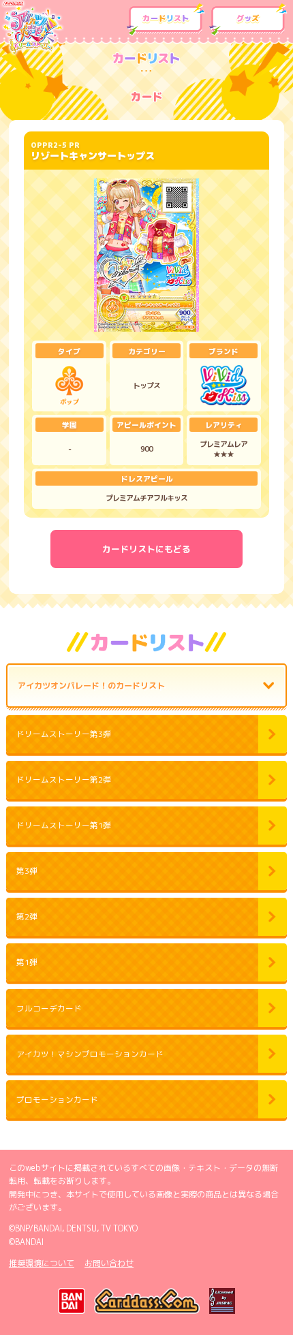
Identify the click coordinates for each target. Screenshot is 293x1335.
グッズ (248, 19)
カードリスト (165, 19)
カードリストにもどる (146, 549)
